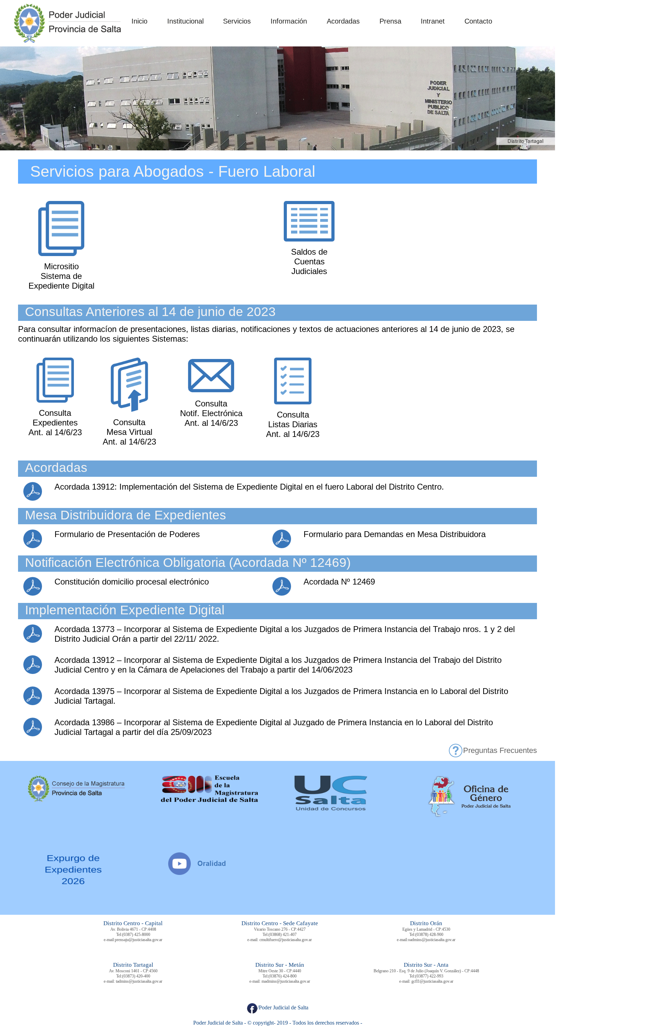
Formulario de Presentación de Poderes (127, 534)
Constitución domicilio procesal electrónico (131, 581)
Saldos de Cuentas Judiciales (309, 261)
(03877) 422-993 (429, 976)
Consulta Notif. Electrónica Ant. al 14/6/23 (211, 413)
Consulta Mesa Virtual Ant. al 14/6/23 (129, 432)
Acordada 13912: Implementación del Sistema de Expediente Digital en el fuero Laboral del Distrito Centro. (249, 486)
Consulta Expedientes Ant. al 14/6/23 (55, 422)
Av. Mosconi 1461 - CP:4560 (133, 970)
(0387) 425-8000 (136, 934)
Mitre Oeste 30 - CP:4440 (279, 970)
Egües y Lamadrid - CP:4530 (426, 929)
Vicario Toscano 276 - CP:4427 (280, 929)
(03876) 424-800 (282, 976)
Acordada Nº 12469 (339, 581)
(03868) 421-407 (282, 934)
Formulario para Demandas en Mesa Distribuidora (395, 534)
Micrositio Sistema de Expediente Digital (61, 276)
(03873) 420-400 (136, 976)
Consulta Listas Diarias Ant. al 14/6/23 (292, 424)
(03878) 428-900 (429, 934)
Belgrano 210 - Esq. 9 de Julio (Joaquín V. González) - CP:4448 (426, 970)
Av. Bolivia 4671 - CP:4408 (133, 929)
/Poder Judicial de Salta (282, 1007)
